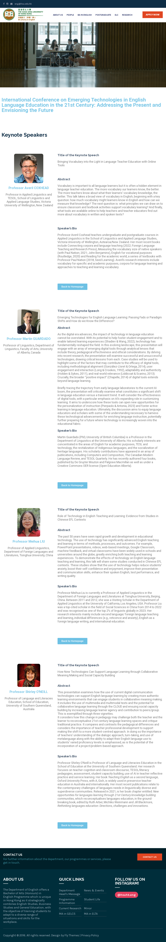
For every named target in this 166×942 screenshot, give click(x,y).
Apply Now (153, 14)
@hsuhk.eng (127, 895)
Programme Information (67, 901)
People (70, 15)
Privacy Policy (90, 935)
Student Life (92, 899)
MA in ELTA (91, 913)
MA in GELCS (67, 913)
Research (127, 15)
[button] (72, 287)
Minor (88, 908)
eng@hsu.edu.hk (23, 4)
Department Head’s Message (69, 892)
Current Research (70, 908)
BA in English (85, 15)
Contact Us (150, 857)
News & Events (94, 890)
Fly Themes (72, 935)
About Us (58, 15)
